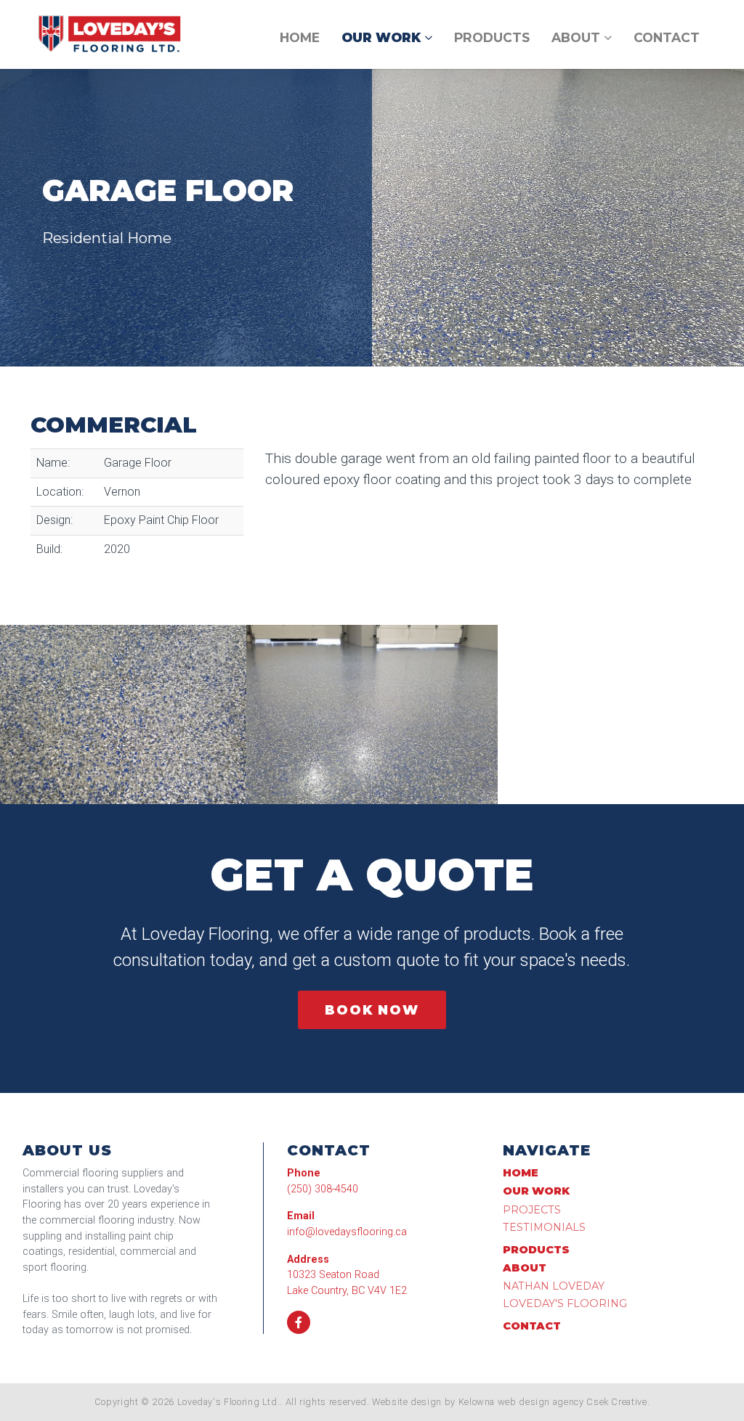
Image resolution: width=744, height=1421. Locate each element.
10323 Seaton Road (333, 1275)
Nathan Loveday (553, 1286)
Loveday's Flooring (565, 1303)
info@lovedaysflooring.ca (347, 1232)
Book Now (371, 1009)
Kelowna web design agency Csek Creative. (554, 1401)
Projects (532, 1209)
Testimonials (544, 1227)
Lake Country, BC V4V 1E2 (347, 1291)
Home (300, 37)
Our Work (382, 37)
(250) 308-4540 (322, 1189)
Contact (667, 37)
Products (492, 37)
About (577, 37)
